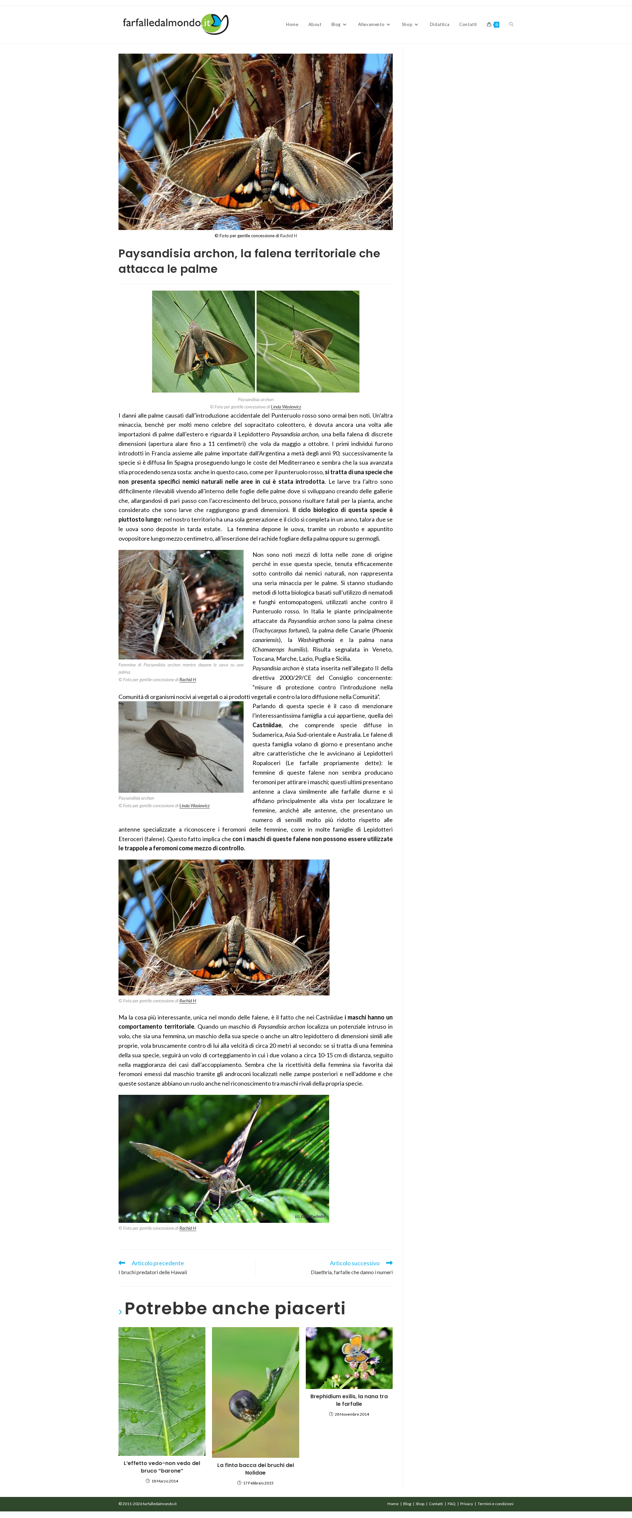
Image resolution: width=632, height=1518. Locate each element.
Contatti (436, 1503)
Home (393, 1503)
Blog (407, 1503)
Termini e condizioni (496, 1503)
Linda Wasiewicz (286, 406)
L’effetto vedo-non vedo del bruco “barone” (162, 1467)
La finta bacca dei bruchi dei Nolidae (255, 1469)
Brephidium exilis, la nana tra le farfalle (349, 1400)
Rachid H (288, 235)
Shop (420, 1503)
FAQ (452, 1503)
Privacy (466, 1503)
